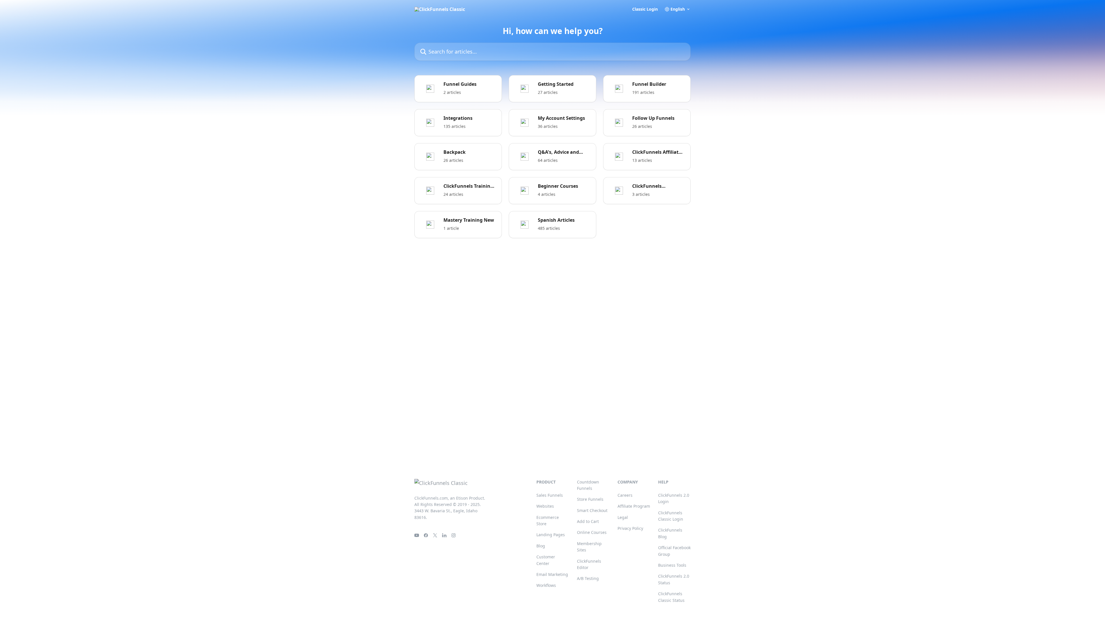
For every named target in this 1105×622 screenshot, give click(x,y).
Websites (545, 506)
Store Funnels (590, 499)
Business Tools (672, 565)
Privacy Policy (630, 528)
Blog (540, 546)
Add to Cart (588, 521)
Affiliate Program (634, 506)
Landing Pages (550, 534)
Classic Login (645, 9)
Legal (623, 517)
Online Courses (592, 532)
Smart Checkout (592, 510)
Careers (625, 495)
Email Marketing (552, 574)
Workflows (546, 585)
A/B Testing (588, 578)
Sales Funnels (549, 495)
